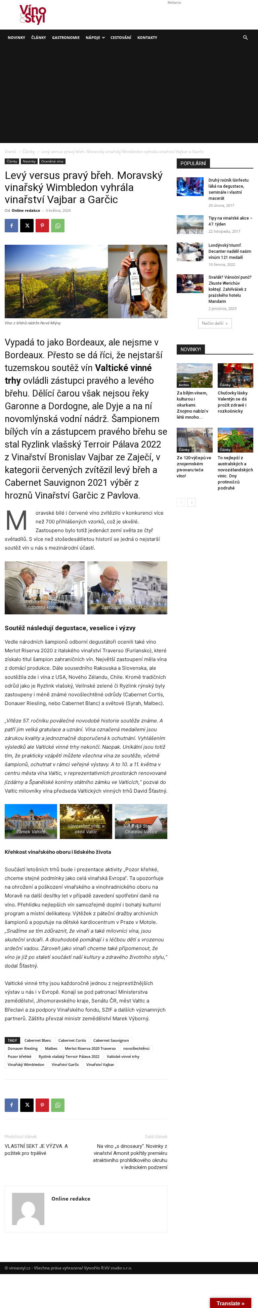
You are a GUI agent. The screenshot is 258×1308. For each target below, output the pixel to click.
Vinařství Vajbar (100, 1064)
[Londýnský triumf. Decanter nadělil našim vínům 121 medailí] (190, 251)
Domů (10, 151)
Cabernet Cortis (72, 1040)
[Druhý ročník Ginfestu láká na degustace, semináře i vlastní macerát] (190, 186)
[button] (245, 38)
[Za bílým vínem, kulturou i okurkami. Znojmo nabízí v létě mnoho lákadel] (195, 375)
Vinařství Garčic (65, 1064)
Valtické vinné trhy (123, 1056)
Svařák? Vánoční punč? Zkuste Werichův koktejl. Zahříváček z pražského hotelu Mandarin (230, 289)
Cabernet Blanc (38, 1040)
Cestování (121, 37)
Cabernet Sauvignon (111, 1040)
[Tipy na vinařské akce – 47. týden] (190, 224)
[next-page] (191, 502)
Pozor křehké (19, 1056)
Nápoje (93, 37)
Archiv (184, 384)
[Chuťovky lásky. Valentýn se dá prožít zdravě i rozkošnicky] (236, 375)
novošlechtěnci (136, 1048)
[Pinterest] (42, 225)
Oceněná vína (52, 161)
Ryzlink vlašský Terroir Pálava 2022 (69, 1056)
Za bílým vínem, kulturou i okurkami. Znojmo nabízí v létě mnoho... (192, 405)
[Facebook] (11, 225)
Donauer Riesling (23, 1048)
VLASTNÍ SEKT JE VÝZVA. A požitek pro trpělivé (36, 1149)
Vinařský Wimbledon (26, 1064)
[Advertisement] (129, 96)
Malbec (51, 1048)
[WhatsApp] (57, 225)
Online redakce (26, 210)
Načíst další (212, 323)
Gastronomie (66, 37)
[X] (27, 225)
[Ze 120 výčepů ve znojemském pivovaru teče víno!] (195, 440)
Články (38, 37)
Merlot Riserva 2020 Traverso (90, 1048)
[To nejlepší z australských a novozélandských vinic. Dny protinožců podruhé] (236, 440)
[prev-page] (181, 502)
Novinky (16, 37)
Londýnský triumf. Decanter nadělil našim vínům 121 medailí (230, 251)
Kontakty (147, 37)
